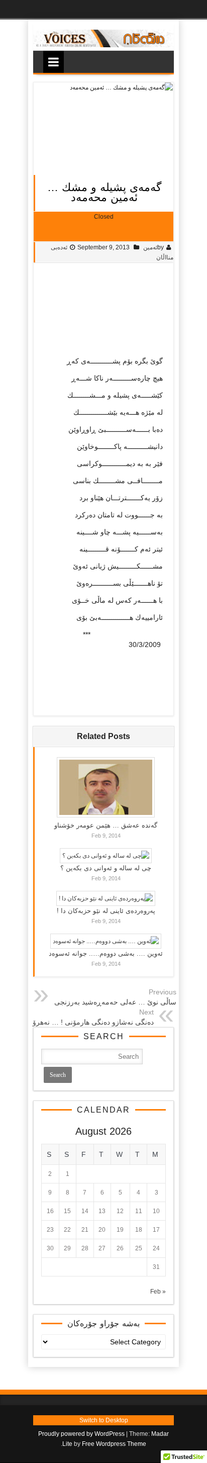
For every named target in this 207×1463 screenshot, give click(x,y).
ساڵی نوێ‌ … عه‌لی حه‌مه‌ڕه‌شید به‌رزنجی (115, 1002)
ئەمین (150, 247)
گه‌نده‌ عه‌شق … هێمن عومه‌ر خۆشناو (105, 825)
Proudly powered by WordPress (81, 1433)
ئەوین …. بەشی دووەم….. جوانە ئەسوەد (106, 953)
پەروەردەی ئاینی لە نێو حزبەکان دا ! (106, 911)
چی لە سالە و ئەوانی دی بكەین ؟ (105, 868)
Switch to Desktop (103, 1420)
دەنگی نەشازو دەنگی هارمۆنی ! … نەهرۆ (93, 1022)
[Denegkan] (103, 45)
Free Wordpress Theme (114, 1443)
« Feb (158, 1291)
